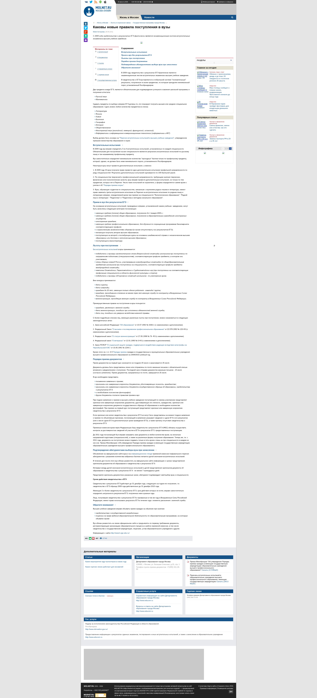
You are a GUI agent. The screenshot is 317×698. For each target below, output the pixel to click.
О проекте (221, 686)
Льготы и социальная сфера (121, 23)
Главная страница (94, 22)
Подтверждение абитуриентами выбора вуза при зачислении (149, 64)
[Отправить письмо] (86, 40)
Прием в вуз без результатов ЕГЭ (136, 55)
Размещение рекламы (225, 688)
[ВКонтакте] (86, 24)
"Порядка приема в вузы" (113, 185)
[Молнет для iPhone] (105, 2)
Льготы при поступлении (133, 58)
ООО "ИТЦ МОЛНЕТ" (101, 690)
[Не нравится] (93, 538)
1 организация (102, 52)
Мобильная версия (209, 2)
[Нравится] (90, 538)
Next (230, 148)
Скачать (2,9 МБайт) (210, 570)
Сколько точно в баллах (95, 596)
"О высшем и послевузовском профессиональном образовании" (138, 329)
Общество (213, 86)
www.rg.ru (110, 596)
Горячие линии (194, 591)
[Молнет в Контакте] (86, 2)
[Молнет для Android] (100, 2)
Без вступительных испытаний (105, 249)
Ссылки (89, 591)
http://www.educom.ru (144, 600)
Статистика (202, 686)
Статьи (88, 557)
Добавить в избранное (226, 2)
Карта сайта (212, 686)
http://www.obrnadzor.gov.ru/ (96, 629)
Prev (223, 148)
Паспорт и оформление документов (217, 122)
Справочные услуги (146, 591)
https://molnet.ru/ (129, 688)
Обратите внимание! (130, 68)
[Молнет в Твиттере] (91, 2)
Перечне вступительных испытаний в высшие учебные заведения (146, 138)
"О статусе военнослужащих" (123, 336)
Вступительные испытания (134, 52)
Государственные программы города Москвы (149, 23)
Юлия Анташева (99, 32)
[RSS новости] (96, 2)
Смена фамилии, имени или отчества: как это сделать (219, 127)
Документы (192, 557)
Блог (227, 686)
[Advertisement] (176, 9)
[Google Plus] (86, 32)
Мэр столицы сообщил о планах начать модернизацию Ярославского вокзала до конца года (220, 92)
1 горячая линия (103, 75)
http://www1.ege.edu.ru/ (120, 533)
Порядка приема (120, 352)
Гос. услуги (90, 619)
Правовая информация (208, 688)
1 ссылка (100, 63)
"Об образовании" (127, 325)
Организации (142, 557)
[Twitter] (86, 28)
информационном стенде (141, 454)
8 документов (102, 57)
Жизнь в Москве (102, 23)
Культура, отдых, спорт (217, 72)
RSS (231, 686)
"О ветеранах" (118, 341)
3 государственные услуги (107, 80)
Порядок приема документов (134, 61)
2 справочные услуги (104, 69)
